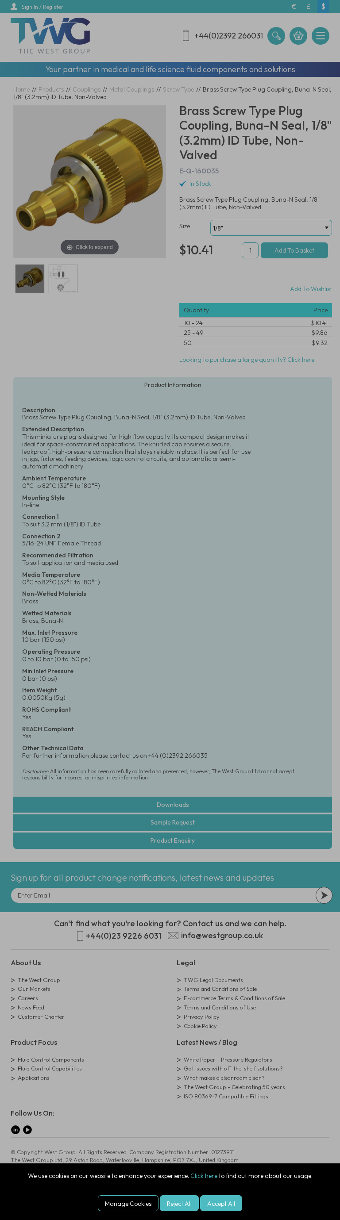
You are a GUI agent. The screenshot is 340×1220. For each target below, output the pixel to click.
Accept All (221, 1204)
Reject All (179, 1204)
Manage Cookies (128, 1204)
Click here (203, 1176)
